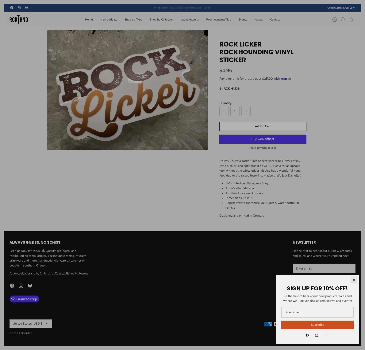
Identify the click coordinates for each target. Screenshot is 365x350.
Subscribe (317, 325)
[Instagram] (316, 335)
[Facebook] (307, 335)
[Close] (354, 280)
